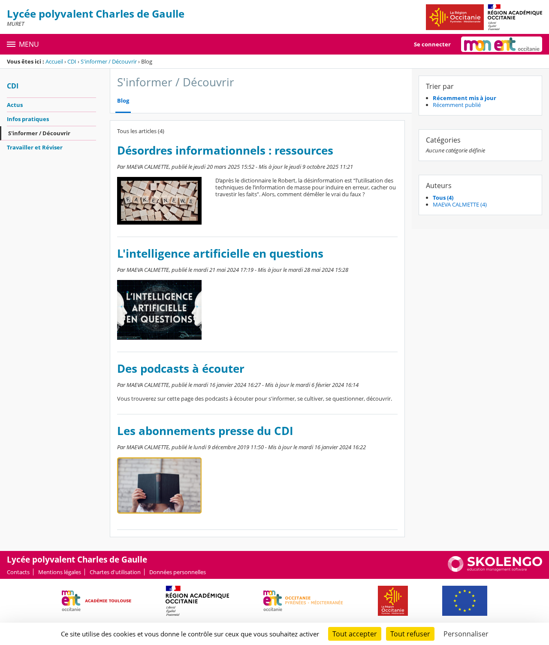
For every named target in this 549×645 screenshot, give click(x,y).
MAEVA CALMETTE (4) (460, 204)
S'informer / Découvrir (109, 61)
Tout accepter (354, 634)
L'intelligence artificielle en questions (220, 253)
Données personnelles (177, 572)
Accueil (54, 61)
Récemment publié (457, 104)
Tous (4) (443, 197)
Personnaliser (466, 634)
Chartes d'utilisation (115, 572)
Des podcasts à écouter (180, 368)
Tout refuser (410, 634)
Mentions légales (59, 572)
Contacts (18, 572)
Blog (123, 100)
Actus (15, 105)
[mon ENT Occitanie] (501, 44)
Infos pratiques (28, 119)
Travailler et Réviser (35, 147)
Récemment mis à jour (464, 97)
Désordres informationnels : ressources (225, 150)
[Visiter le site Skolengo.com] (495, 570)
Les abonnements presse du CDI (205, 430)
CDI (71, 61)
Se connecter (432, 44)
